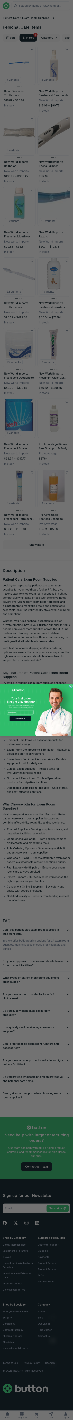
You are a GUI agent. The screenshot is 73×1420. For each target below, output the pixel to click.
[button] (20, 718)
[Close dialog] (70, 686)
